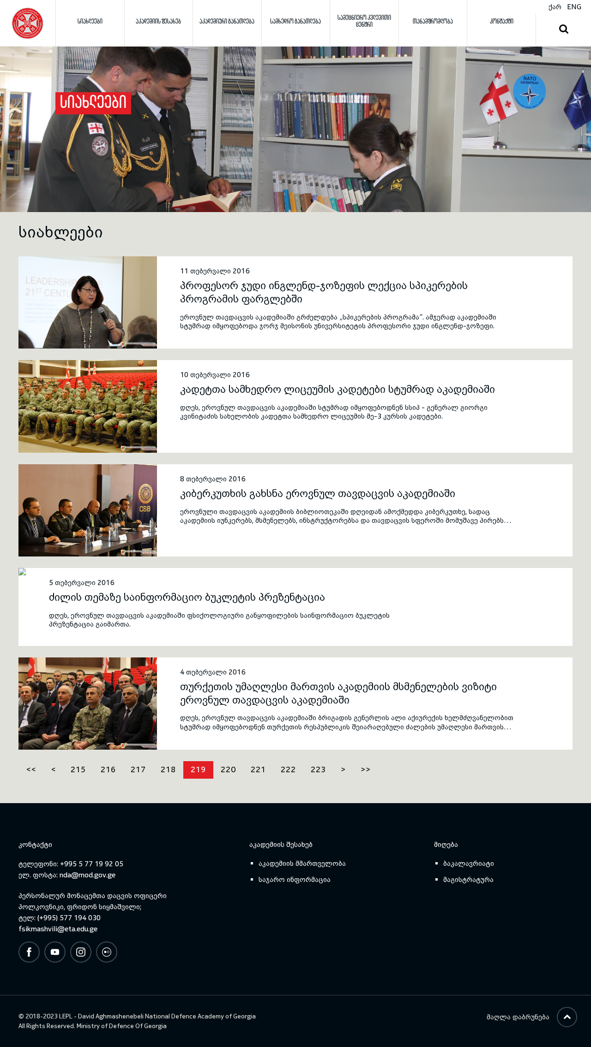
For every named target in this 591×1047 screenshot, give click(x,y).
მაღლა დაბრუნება (518, 1017)
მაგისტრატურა (468, 879)
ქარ (555, 6)
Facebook (29, 952)
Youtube (55, 952)
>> (366, 769)
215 (78, 769)
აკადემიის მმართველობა (302, 863)
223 (318, 769)
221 (258, 769)
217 (138, 769)
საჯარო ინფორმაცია (295, 879)
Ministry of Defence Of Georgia (122, 1026)
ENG (574, 6)
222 (288, 769)
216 (108, 769)
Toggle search (563, 29)
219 (198, 769)
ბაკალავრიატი (468, 863)
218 (168, 769)
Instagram (80, 952)
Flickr (106, 952)
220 (228, 769)
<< (31, 769)
